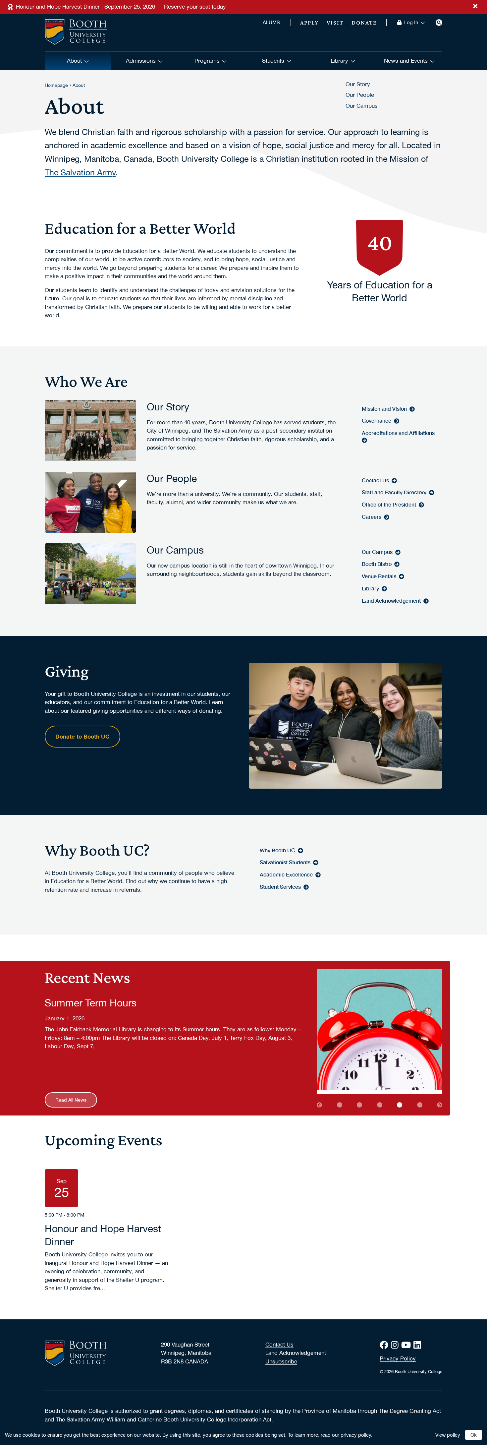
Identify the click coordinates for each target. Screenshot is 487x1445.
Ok (473, 1435)
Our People (360, 94)
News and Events (406, 60)
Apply (309, 23)
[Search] (439, 22)
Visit (335, 23)
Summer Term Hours (90, 1002)
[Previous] (319, 1105)
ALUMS (271, 22)
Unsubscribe (281, 1361)
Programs (207, 60)
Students (273, 60)
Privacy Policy (398, 1358)
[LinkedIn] (418, 1345)
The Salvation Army (80, 172)
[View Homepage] (76, 32)
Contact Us (279, 1344)
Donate (364, 23)
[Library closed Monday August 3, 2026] (339, 1105)
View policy (447, 1435)
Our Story (358, 84)
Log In (411, 22)
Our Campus (362, 105)
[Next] (439, 1105)
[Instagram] (396, 1345)
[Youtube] (407, 1345)
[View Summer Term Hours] (379, 1032)
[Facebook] (385, 1345)
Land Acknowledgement (295, 1353)
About (74, 60)
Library (339, 60)
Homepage (56, 85)
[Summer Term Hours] (399, 1105)
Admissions (141, 60)
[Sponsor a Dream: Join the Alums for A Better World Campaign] (419, 1105)
